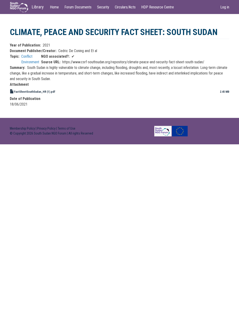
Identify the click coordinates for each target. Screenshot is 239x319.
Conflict (26, 56)
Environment (30, 62)
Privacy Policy (46, 128)
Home (54, 7)
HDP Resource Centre (157, 7)
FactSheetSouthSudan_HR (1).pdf (34, 91)
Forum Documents (77, 7)
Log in (224, 7)
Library (38, 7)
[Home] (21, 7)
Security (103, 7)
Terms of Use (66, 128)
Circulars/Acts (125, 7)
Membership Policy (22, 128)
